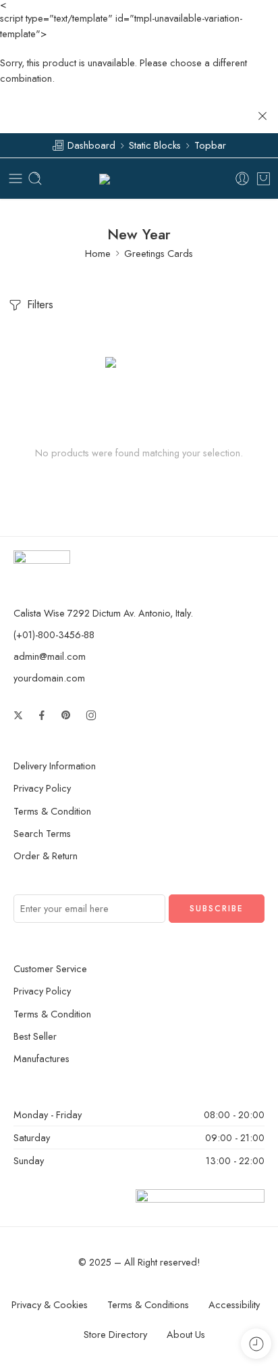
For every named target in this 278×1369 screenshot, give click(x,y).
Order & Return (45, 855)
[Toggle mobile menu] (15, 178)
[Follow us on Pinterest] (66, 715)
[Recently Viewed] (256, 1343)
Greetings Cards (158, 253)
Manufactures (41, 1058)
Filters (38, 304)
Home (98, 253)
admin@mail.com (49, 656)
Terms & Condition (52, 811)
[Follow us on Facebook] (41, 715)
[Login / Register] (242, 178)
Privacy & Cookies (49, 1304)
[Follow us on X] (18, 715)
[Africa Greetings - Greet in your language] (139, 179)
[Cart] (263, 178)
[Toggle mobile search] (35, 178)
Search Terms (42, 833)
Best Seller (35, 1036)
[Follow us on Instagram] (91, 715)
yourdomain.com (49, 678)
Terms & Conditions (148, 1304)
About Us (186, 1334)
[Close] (262, 116)
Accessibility (234, 1304)
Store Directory (115, 1334)
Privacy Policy (42, 788)
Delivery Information (54, 766)
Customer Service (50, 968)
